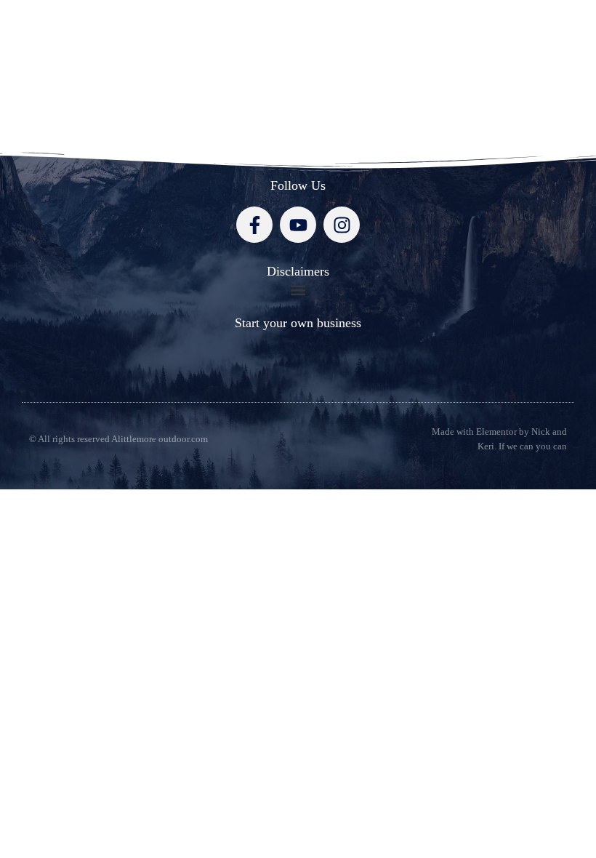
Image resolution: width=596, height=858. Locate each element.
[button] (298, 290)
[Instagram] (341, 225)
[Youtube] (298, 225)
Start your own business (298, 323)
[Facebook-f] (254, 225)
